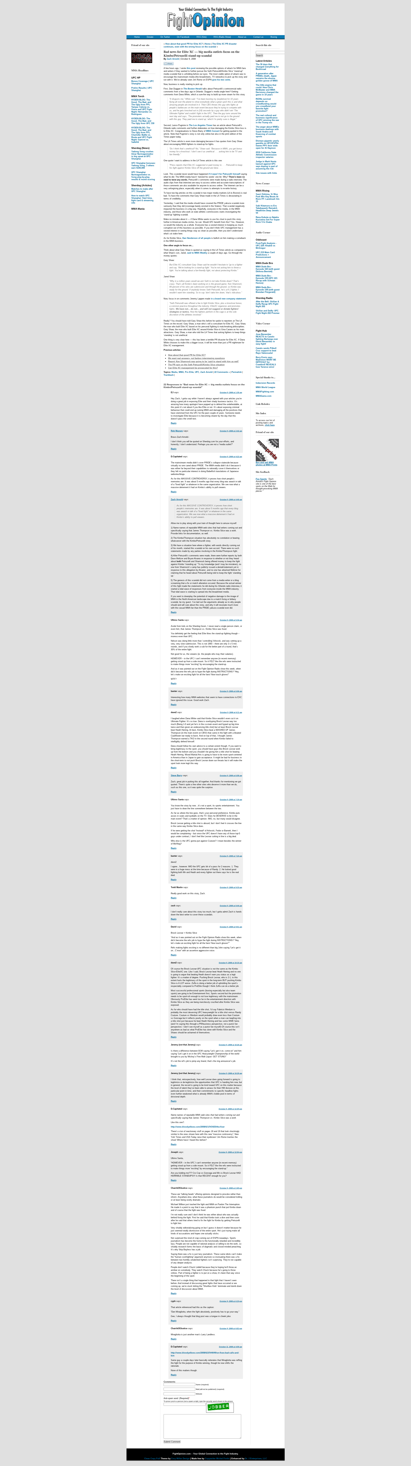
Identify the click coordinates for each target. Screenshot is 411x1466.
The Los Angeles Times (200, 125)
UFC (197, 372)
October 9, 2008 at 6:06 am (231, 691)
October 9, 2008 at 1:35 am (231, 392)
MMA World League (265, 387)
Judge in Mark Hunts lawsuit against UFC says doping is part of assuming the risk (266, 165)
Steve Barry (176, 775)
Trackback (169, 375)
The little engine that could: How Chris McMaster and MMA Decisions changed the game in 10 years (267, 90)
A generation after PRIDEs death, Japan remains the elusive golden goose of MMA (267, 77)
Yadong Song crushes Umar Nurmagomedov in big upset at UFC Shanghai (142, 155)
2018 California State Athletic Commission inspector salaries (266, 154)
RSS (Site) (201, 37)
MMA (181, 372)
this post (191, 68)
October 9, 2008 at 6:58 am (231, 776)
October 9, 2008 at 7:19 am (231, 800)
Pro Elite (189, 372)
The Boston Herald (192, 89)
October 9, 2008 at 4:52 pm (231, 1328)
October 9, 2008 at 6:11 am (231, 712)
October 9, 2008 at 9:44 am (231, 906)
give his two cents (221, 80)
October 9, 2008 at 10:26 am (230, 1045)
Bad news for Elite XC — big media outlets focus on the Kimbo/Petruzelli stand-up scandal (202, 53)
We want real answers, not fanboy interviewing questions (196, 358)
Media (174, 372)
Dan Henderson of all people (196, 238)
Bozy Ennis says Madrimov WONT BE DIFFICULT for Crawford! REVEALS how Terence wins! (266, 362)
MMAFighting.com (265, 391)
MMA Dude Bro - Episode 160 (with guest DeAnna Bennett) (268, 269)
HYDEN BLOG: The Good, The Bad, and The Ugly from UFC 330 (142, 121)
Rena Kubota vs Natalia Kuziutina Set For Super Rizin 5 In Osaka (268, 219)
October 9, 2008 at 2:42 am (231, 431)
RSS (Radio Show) (222, 37)
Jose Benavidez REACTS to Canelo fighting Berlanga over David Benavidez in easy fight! (267, 339)
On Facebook (183, 37)
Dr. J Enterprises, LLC (256, 1458)
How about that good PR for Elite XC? (184, 44)
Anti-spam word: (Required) (176, 1398)
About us (242, 37)
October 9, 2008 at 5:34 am (231, 620)
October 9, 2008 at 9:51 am (231, 927)
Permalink (237, 372)
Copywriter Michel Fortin (217, 1458)
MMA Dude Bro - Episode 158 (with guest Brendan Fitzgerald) (268, 289)
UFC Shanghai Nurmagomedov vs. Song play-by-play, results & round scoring (143, 176)
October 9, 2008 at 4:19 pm (231, 1301)
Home (137, 37)
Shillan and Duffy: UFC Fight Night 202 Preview (267, 311)
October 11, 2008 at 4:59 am (230, 1347)
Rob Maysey (177, 431)
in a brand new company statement (228, 298)
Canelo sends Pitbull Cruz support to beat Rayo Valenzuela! (266, 350)
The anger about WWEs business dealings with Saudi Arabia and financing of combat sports (267, 132)
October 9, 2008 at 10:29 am (230, 1073)
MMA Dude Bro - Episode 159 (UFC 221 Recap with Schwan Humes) (266, 279)
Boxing (274, 37)
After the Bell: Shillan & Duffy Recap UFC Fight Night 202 (267, 304)
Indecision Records (265, 383)
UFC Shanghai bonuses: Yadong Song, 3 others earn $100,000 (143, 165)
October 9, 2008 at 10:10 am (230, 963)
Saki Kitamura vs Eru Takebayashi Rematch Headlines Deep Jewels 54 (267, 209)
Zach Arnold (173, 59)
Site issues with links (266, 173)
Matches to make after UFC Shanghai (142, 190)
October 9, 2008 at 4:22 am (231, 457)
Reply (173, 423)
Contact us (258, 37)
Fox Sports (261, 479)
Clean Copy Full (152, 1458)
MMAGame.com (263, 396)
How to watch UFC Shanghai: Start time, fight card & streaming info (142, 199)
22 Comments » (222, 372)
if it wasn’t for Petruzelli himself (224, 174)
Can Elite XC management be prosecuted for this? (193, 368)
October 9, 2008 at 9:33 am (231, 887)
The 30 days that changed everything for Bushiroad (267, 66)
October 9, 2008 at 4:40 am (231, 500)
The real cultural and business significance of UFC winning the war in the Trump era (267, 119)
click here (270, 425)
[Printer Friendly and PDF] (169, 64)
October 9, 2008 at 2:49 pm (231, 1188)
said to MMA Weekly (197, 253)
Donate (150, 37)
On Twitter (165, 37)
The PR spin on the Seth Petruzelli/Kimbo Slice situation (196, 364)
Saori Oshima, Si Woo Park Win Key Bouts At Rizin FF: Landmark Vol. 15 (268, 198)
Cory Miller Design (180, 1458)
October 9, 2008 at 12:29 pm (230, 1109)
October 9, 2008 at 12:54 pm (230, 1152)
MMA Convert (212, 131)
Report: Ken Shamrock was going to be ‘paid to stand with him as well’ (203, 361)
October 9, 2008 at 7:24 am (231, 856)
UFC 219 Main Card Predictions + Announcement (265, 254)
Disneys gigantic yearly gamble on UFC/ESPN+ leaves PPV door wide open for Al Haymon (267, 144)
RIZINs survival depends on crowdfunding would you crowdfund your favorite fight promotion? (266, 105)
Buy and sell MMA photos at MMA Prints (266, 463)
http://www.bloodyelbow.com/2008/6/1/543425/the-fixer (198, 1127)
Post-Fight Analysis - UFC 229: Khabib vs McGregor (266, 245)
